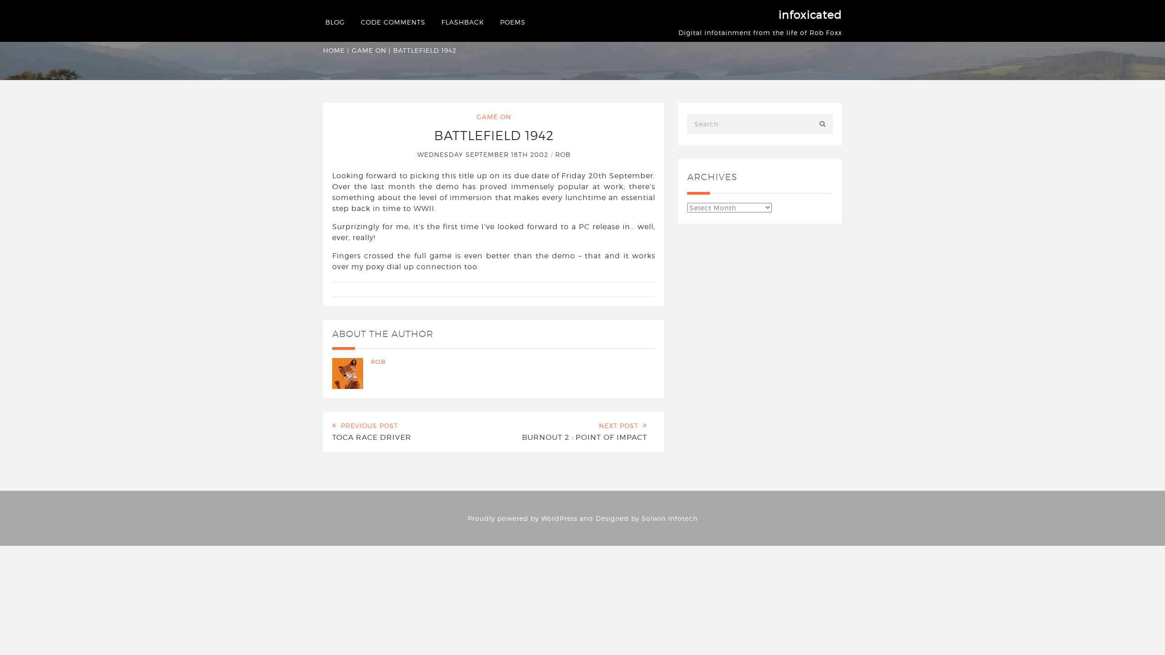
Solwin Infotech (670, 518)
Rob (563, 154)
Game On (369, 50)
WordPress (559, 518)
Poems (513, 22)
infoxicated (810, 14)
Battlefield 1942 (494, 135)
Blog (335, 22)
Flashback (462, 22)
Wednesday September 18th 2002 (484, 154)
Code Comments (393, 22)
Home (334, 50)
